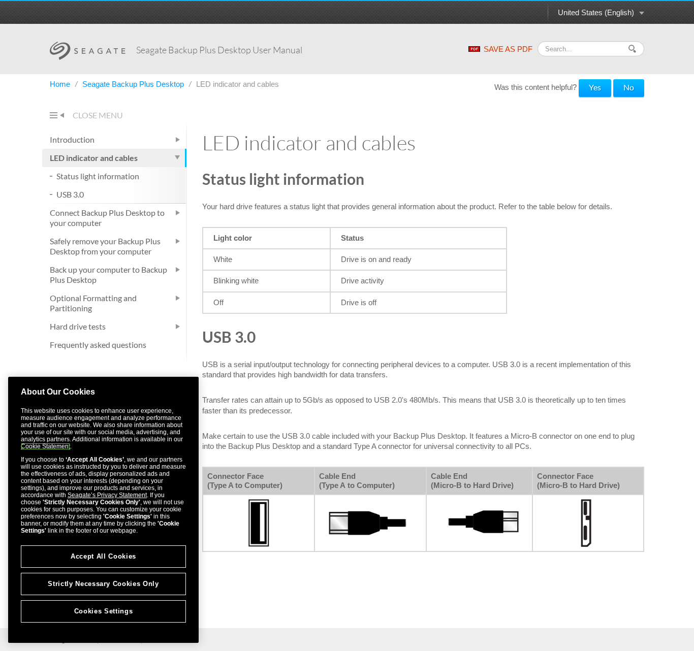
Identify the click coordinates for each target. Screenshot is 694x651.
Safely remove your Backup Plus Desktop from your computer (105, 246)
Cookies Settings (103, 611)
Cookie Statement (45, 446)
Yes (595, 87)
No (628, 87)
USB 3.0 (70, 194)
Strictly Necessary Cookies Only (103, 584)
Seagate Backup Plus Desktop (134, 84)
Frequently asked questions (98, 344)
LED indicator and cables (94, 157)
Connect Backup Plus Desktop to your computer (107, 217)
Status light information (97, 176)
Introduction (72, 139)
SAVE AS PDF (508, 49)
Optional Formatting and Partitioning (93, 303)
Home (61, 84)
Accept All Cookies (103, 556)
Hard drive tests (78, 326)
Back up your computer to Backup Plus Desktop (108, 274)
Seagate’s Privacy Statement (107, 495)
